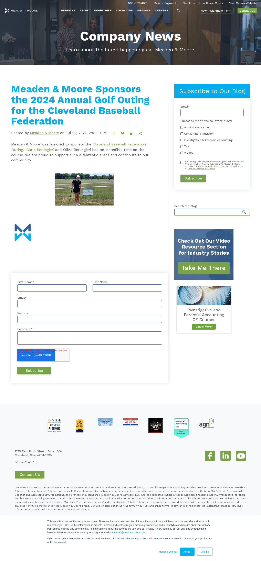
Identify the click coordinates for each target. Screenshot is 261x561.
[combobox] (212, 212)
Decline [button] (204, 551)
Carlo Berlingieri (40, 149)
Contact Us (247, 10)
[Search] (244, 212)
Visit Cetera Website (243, 3)
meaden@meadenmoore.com (128, 532)
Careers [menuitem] (161, 10)
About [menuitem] (85, 10)
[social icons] (210, 456)
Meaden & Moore (44, 133)
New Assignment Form (216, 10)
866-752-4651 (137, 3)
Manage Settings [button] (168, 551)
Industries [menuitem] (103, 10)
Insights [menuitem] (144, 10)
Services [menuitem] (68, 10)
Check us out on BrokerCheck (202, 3)
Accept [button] (187, 551)
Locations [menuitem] (124, 10)
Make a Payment (165, 3)
